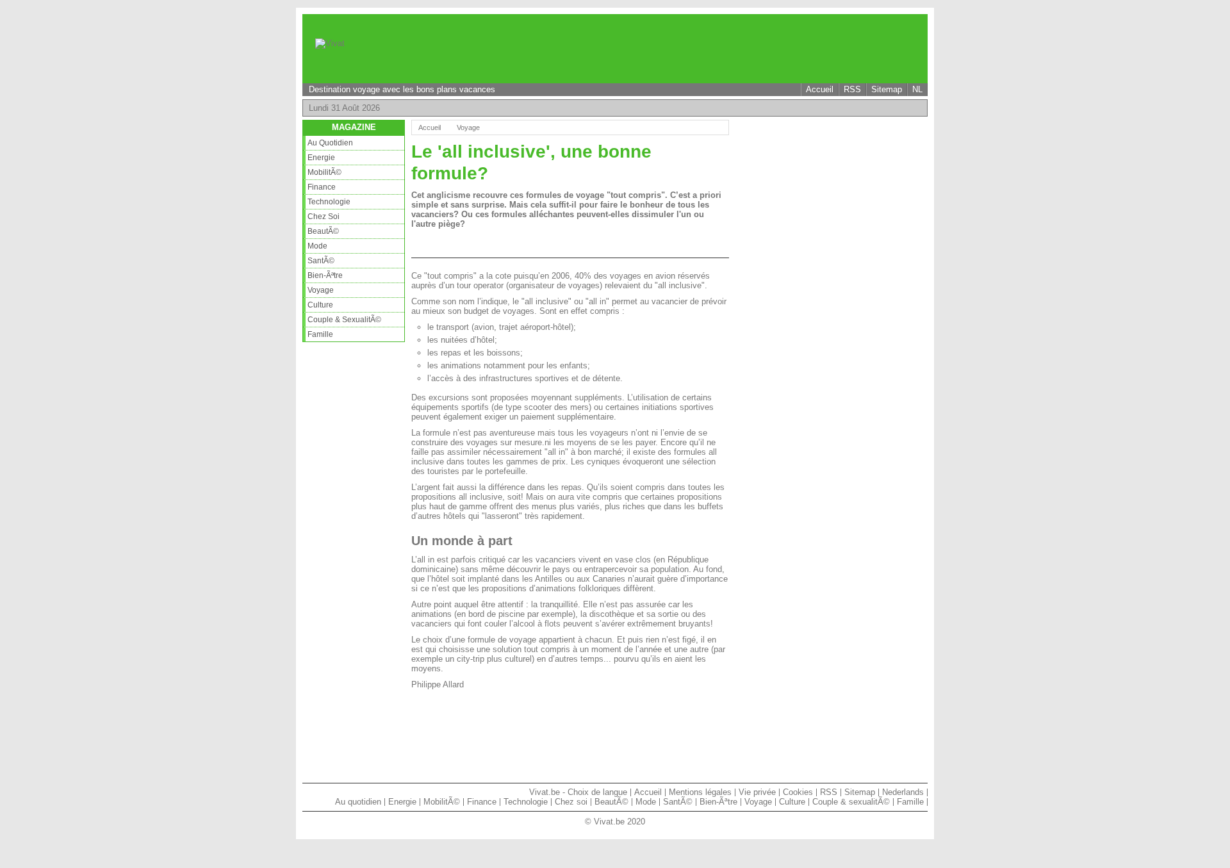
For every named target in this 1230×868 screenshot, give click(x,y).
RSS (852, 89)
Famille (320, 334)
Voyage (321, 290)
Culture (320, 304)
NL (917, 89)
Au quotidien (330, 142)
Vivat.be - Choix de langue (578, 792)
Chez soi (324, 216)
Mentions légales (700, 792)
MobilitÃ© (324, 172)
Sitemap (886, 89)
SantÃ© (321, 260)
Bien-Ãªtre (325, 275)
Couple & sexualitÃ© (344, 319)
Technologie (329, 201)
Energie (321, 157)
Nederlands (903, 792)
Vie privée (757, 792)
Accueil (819, 89)
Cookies (798, 792)
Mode (317, 246)
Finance (322, 187)
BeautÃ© (323, 231)
